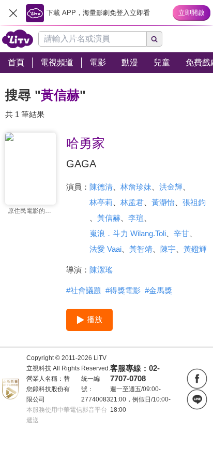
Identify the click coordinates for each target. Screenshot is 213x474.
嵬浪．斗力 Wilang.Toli (127, 233)
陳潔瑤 (101, 269)
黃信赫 (108, 217)
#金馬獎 (158, 290)
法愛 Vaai (105, 249)
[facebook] (197, 378)
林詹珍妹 (135, 186)
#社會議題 (83, 290)
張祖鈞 (194, 202)
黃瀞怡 (163, 202)
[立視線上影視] (17, 39)
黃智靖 (141, 249)
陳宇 (168, 249)
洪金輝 (170, 186)
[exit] (13, 13)
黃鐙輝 (195, 249)
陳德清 (101, 186)
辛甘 (181, 233)
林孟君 (132, 202)
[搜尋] (154, 39)
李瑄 (136, 217)
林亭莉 (101, 202)
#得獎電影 (123, 290)
